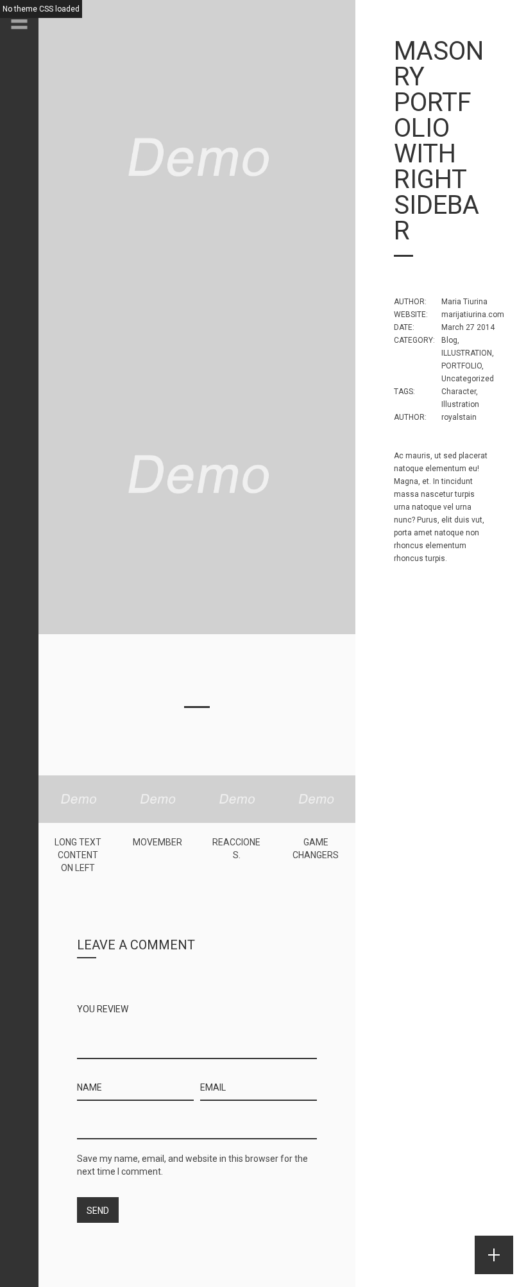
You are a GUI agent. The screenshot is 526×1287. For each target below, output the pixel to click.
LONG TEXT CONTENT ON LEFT (78, 855)
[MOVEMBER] (158, 798)
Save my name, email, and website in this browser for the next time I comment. (192, 1165)
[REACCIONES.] (236, 798)
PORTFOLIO (461, 365)
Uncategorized (467, 378)
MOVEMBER (157, 842)
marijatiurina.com (472, 314)
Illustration (460, 404)
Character (458, 391)
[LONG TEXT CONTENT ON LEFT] (78, 798)
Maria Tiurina (464, 301)
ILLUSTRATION (466, 353)
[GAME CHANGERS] (316, 798)
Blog (449, 340)
